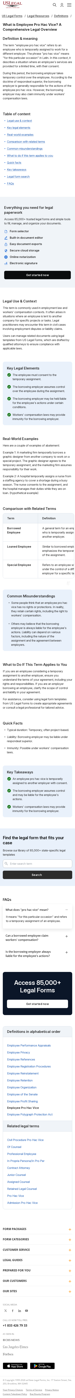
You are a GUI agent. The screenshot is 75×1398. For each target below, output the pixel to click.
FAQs (10, 183)
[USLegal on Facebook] (12, 1310)
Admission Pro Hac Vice (22, 1203)
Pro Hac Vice (15, 1196)
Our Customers (15, 1281)
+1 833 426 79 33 (15, 1325)
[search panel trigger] (55, 5)
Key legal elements (18, 127)
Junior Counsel (16, 1175)
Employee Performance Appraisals (29, 1045)
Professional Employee (21, 1154)
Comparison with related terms (26, 141)
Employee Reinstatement (23, 1073)
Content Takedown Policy (15, 1394)
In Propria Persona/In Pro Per (25, 1161)
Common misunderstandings (25, 148)
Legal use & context (19, 120)
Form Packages (14, 1229)
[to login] (62, 5)
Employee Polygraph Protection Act (29, 1114)
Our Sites (10, 1291)
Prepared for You (17, 1270)
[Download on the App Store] (15, 1366)
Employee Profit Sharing (22, 1101)
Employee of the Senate (22, 1094)
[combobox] (37, 863)
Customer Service (16, 1250)
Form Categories (16, 1239)
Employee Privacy (18, 1052)
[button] (69, 5)
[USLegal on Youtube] (26, 1310)
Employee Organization (21, 1087)
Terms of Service (34, 1389)
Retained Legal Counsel (22, 1189)
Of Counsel (14, 1147)
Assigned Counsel (18, 1182)
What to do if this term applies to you (30, 155)
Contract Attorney (18, 1168)
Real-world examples (20, 134)
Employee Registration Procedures (29, 1066)
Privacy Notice (52, 1389)
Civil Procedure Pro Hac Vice (25, 1140)
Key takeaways (16, 169)
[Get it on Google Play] (42, 1366)
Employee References (21, 1059)
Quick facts (14, 162)
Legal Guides (12, 1260)
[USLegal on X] (5, 1310)
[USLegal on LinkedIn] (19, 1310)
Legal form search (18, 176)
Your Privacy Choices (13, 1389)
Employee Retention (20, 1080)
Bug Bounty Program (40, 1394)
